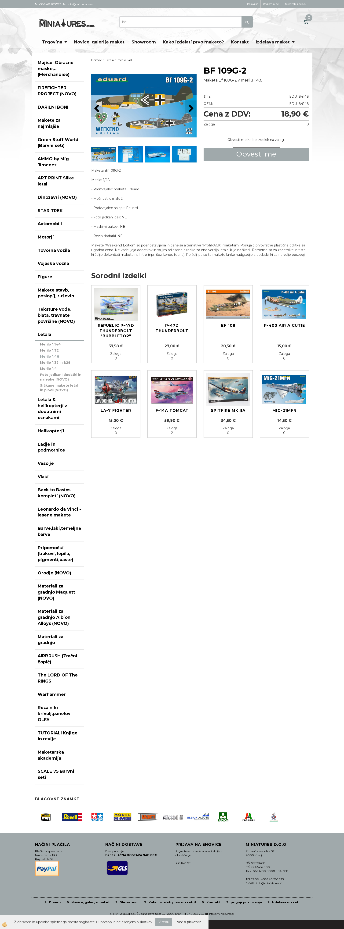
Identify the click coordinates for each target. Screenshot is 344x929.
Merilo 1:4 (48, 369)
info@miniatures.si (221, 913)
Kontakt (240, 42)
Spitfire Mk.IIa (228, 410)
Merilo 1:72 (49, 350)
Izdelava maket (273, 42)
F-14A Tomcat (172, 410)
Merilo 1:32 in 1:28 (55, 362)
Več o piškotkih (189, 922)
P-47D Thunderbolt (172, 328)
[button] (191, 108)
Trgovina (52, 42)
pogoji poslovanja (246, 902)
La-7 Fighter (116, 410)
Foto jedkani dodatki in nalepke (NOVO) (60, 377)
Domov (96, 60)
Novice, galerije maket (99, 42)
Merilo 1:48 (49, 356)
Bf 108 (228, 325)
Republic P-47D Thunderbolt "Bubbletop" (116, 330)
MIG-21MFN (284, 410)
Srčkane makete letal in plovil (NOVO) (59, 387)
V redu (163, 922)
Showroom (144, 42)
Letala (110, 60)
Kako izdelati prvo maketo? (193, 42)
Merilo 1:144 (50, 344)
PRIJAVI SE (183, 863)
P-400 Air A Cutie (284, 325)
